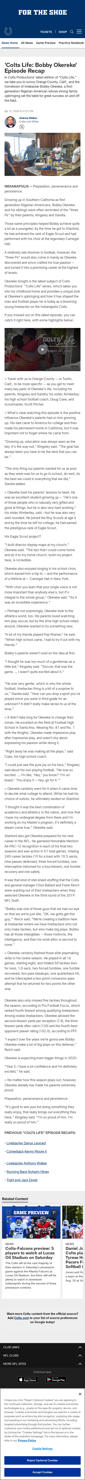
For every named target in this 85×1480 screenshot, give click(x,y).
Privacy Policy (27, 1440)
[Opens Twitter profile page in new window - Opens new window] (21, 126)
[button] (42, 350)
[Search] (71, 31)
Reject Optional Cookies (42, 1460)
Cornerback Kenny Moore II (27, 1151)
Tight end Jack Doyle (22, 1180)
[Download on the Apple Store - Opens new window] (27, 1379)
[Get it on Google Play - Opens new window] (56, 1381)
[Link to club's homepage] (8, 30)
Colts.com (21, 1318)
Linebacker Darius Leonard (26, 1143)
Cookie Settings (42, 1448)
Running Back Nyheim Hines (28, 1172)
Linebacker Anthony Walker (27, 1163)
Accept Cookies (43, 1472)
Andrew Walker (28, 117)
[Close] (80, 1394)
